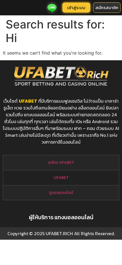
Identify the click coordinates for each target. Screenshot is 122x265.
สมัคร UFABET (61, 162)
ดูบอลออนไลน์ (61, 192)
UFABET (28, 101)
